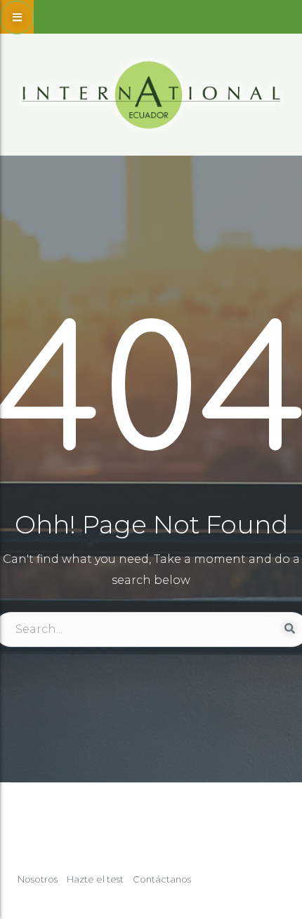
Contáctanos (162, 879)
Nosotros (38, 879)
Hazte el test (95, 879)
